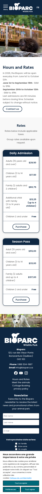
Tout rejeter (30, 489)
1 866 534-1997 (24, 364)
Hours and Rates (21, 379)
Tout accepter (21, 483)
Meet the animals (21, 382)
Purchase (21, 226)
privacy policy (21, 388)
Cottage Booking (21, 385)
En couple (23, 449)
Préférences (10, 489)
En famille (23, 443)
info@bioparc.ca (24, 367)
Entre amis (22, 446)
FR (38, 7)
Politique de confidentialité (21, 478)
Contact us (12, 109)
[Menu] (5, 6)
